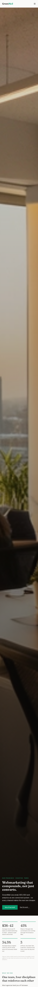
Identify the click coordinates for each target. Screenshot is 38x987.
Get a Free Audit (10, 907)
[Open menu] (35, 4)
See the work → (25, 907)
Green (7, 3)
